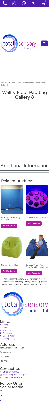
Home (3, 82)
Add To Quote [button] (9, 226)
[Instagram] (24, 390)
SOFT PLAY (11, 82)
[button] (33, 3)
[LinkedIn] (24, 395)
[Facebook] (24, 400)
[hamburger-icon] (44, 43)
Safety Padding (24, 82)
